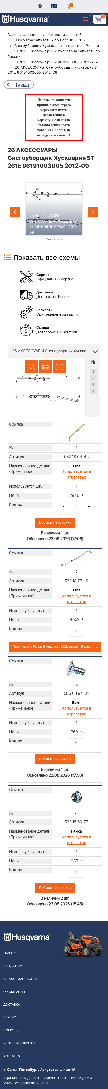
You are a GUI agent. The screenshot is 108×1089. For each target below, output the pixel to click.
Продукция (13, 966)
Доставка (40, 6)
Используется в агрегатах (76, 474)
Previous (15, 212)
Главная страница (24, 34)
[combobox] (54, 351)
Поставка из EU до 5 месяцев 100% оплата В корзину (55, 646)
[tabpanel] (54, 211)
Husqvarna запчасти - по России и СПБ (49, 40)
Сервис (9, 1017)
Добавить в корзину (55, 522)
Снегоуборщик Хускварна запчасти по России (56, 45)
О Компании (14, 991)
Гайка (76, 831)
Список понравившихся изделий (67, 6)
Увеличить (54, 238)
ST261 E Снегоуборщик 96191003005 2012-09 (56, 62)
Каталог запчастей (65, 34)
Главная (10, 953)
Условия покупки (19, 1043)
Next (93, 212)
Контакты (54, 6)
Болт (76, 703)
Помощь (11, 1030)
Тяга (76, 466)
